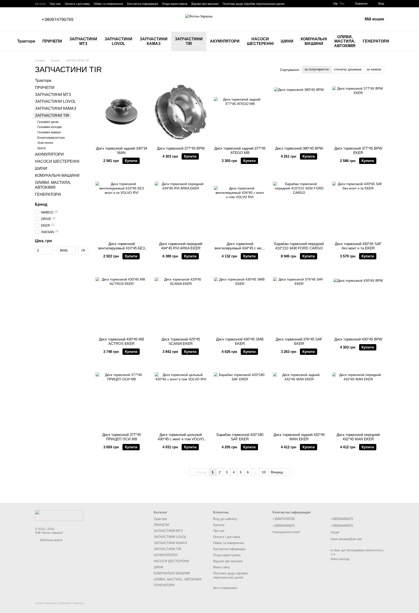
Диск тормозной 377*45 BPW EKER (358, 150)
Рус (342, 3)
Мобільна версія (51, 540)
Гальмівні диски (48, 122)
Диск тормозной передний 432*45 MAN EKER (358, 437)
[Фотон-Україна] (59, 515)
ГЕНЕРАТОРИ (376, 41)
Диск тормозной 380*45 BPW (299, 148)
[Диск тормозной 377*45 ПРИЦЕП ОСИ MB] (121, 398)
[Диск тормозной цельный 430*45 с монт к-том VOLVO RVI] (181, 398)
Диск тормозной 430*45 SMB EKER (240, 341)
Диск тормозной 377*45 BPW (181, 148)
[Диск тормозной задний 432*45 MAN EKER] (299, 398)
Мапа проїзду (340, 559)
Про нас (55, 4)
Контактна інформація (142, 4)
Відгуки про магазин (205, 4)
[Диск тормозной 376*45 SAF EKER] (299, 303)
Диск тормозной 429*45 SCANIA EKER (180, 341)
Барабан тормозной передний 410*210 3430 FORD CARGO (299, 246)
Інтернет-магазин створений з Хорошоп (59, 603)
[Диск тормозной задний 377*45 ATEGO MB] (240, 112)
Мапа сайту (221, 567)
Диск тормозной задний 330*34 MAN (121, 150)
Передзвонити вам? (286, 532)
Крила (41, 148)
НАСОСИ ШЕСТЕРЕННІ (260, 41)
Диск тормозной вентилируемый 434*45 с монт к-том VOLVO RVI (240, 248)
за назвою (374, 69)
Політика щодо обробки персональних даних (254, 4)
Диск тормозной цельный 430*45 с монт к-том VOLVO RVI (181, 439)
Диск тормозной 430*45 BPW (358, 339)
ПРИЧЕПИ (52, 41)
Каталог (40, 4)
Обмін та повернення (108, 4)
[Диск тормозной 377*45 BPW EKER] (358, 112)
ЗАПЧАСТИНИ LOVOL (118, 41)
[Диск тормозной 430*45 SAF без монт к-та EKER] (358, 207)
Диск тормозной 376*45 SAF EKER (299, 341)
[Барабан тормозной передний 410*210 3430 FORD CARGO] (299, 207)
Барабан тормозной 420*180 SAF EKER (240, 437)
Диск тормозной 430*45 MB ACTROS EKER (121, 341)
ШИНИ (287, 41)
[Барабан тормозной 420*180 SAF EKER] (240, 398)
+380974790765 (57, 19)
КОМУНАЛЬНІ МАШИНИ (314, 41)
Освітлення (45, 143)
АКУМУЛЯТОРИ (225, 41)
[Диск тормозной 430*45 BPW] (358, 303)
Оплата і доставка (77, 4)
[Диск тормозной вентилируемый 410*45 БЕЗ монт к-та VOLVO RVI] (121, 207)
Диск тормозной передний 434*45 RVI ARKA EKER (180, 246)
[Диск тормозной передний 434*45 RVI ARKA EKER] (181, 207)
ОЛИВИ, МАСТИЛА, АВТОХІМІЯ (344, 41)
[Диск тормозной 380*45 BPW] (299, 112)
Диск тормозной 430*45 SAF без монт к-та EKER (358, 246)
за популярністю (317, 69)
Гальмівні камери (49, 132)
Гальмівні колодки (49, 127)
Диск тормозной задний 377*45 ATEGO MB (240, 150)
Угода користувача (174, 4)
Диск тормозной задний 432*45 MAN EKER (299, 437)
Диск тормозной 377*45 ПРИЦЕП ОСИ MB (121, 437)
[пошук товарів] (401, 41)
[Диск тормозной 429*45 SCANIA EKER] (181, 303)
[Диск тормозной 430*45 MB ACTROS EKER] (121, 303)
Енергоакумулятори (51, 137)
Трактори (26, 41)
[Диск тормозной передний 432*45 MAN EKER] (358, 398)
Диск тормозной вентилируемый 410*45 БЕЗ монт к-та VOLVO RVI (121, 248)
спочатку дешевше (348, 69)
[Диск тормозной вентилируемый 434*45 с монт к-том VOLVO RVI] (240, 207)
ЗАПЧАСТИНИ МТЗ (83, 41)
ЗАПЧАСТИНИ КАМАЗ (154, 41)
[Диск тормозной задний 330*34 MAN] (121, 112)
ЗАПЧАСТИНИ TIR (189, 41)
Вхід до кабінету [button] (225, 519)
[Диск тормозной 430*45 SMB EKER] (240, 303)
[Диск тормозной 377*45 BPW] (181, 112)
